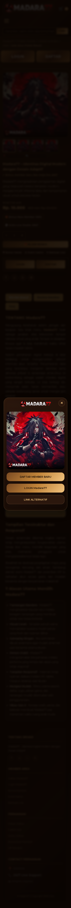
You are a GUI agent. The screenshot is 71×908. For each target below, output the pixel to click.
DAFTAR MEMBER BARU (35, 476)
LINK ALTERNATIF (35, 499)
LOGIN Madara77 (35, 488)
